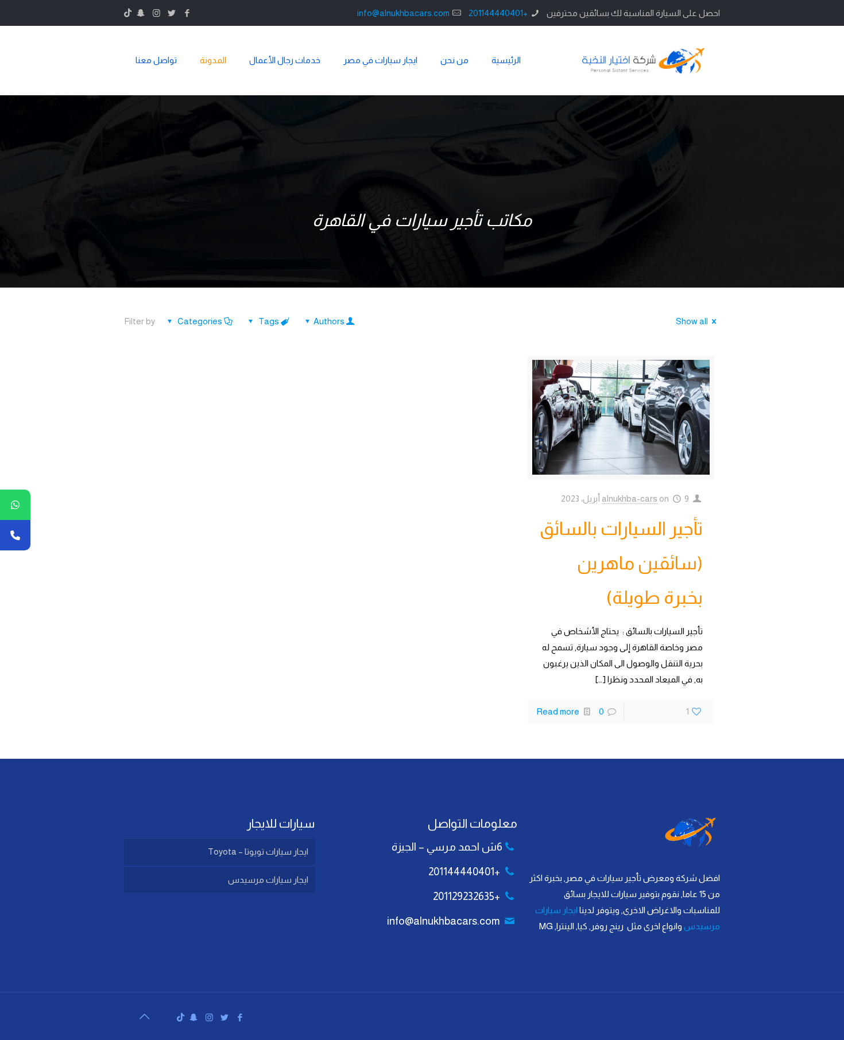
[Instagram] (156, 13)
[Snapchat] (141, 13)
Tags (268, 321)
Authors (328, 321)
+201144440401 (498, 13)
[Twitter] (172, 13)
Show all (692, 321)
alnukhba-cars (629, 498)
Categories (199, 321)
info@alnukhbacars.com (403, 13)
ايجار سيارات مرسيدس (268, 879)
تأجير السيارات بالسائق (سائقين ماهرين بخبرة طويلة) (621, 563)
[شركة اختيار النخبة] (643, 60)
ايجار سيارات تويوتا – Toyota (258, 851)
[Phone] (15, 535)
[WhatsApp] (15, 505)
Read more (557, 711)
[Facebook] (187, 13)
